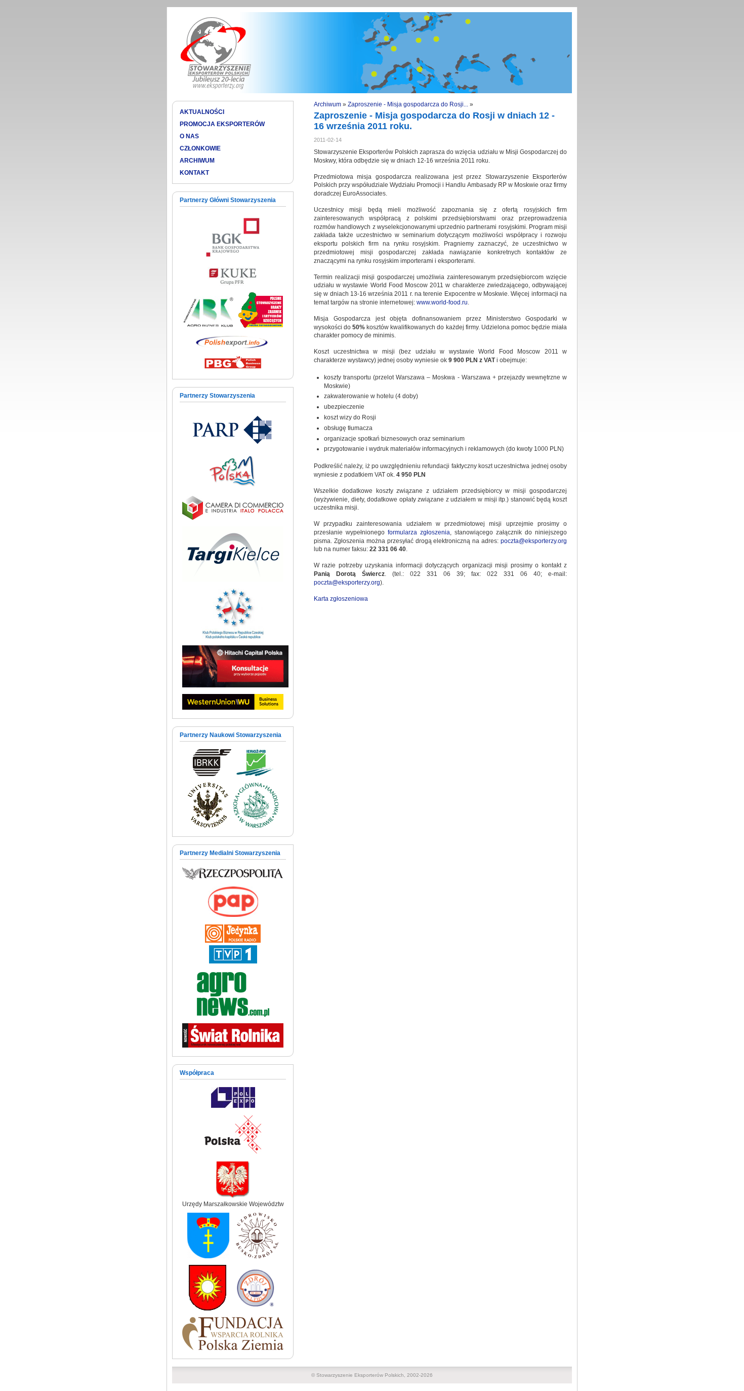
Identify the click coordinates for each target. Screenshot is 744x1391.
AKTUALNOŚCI (202, 111)
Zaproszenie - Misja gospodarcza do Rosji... (408, 104)
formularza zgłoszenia (419, 532)
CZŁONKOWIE (200, 148)
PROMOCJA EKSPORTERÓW (222, 124)
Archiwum (327, 104)
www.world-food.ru (442, 302)
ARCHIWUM (197, 160)
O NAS (189, 136)
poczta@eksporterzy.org (534, 541)
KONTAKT (194, 172)
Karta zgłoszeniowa (341, 598)
